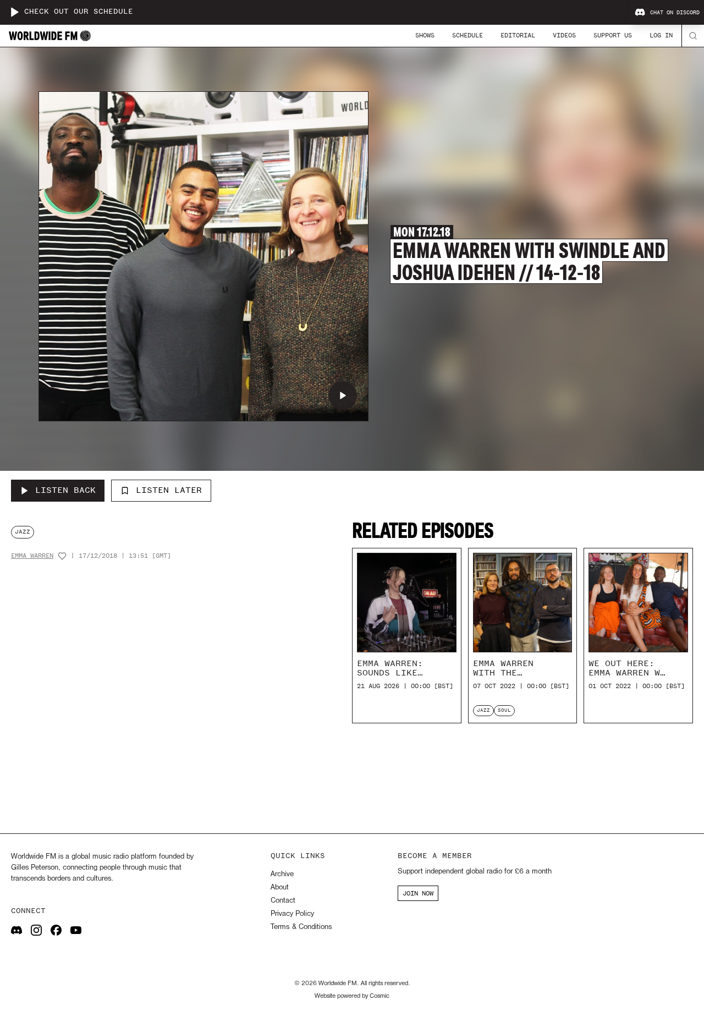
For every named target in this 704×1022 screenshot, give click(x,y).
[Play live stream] (14, 12)
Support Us (612, 35)
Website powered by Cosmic (352, 996)
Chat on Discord (675, 12)
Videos (564, 35)
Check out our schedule (78, 12)
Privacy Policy (292, 914)
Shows (425, 35)
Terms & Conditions (301, 927)
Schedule (467, 35)
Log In (661, 35)
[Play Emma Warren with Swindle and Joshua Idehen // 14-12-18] (342, 395)
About (280, 887)
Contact (283, 901)
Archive (282, 874)
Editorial (518, 35)
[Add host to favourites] (62, 556)
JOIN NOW (418, 893)
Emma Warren (32, 555)
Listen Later (169, 490)
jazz (22, 531)
